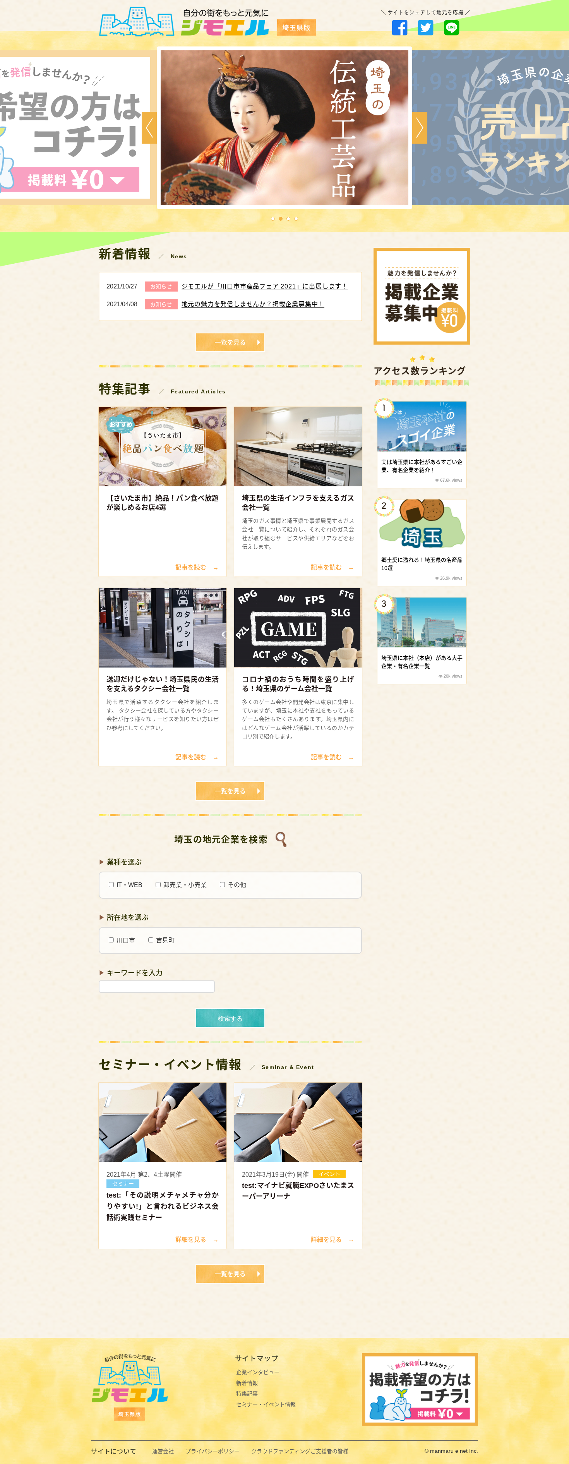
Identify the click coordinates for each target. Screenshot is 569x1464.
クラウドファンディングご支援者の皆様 (299, 1451)
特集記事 (247, 1393)
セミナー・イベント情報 (266, 1404)
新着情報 (247, 1383)
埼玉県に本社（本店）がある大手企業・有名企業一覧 (422, 662)
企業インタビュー (257, 1372)
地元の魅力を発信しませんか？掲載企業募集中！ (253, 304)
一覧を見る (230, 342)
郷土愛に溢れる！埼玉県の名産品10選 (422, 564)
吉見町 (164, 940)
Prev (149, 128)
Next (419, 128)
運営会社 (163, 1451)
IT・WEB (128, 885)
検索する (230, 1018)
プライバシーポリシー (212, 1451)
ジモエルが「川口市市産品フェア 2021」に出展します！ (265, 286)
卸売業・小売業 (184, 885)
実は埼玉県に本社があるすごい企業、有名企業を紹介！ (422, 466)
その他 (236, 885)
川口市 (125, 940)
